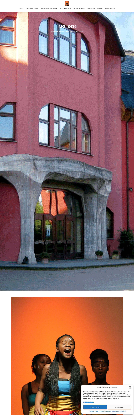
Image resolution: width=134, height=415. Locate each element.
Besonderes (109, 8)
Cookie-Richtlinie (93, 411)
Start (21, 8)
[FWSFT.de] (67, 3)
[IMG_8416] (67, 381)
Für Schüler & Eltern (48, 8)
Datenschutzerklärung (105, 411)
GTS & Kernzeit (65, 8)
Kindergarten (78, 8)
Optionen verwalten (88, 402)
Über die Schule (31, 8)
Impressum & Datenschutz (119, 411)
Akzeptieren (95, 407)
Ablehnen (119, 407)
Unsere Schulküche (94, 8)
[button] (130, 387)
